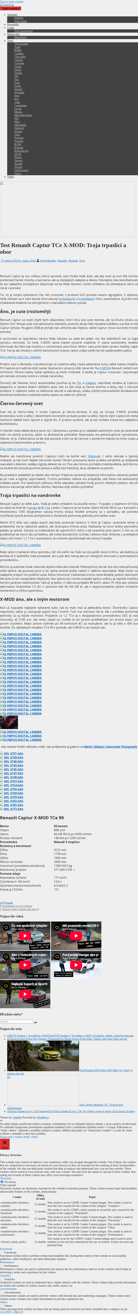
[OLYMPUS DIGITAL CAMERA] (21, 634)
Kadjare (91, 383)
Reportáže (13, 24)
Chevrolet (20, 56)
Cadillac (19, 53)
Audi (17, 47)
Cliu (78, 383)
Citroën (18, 60)
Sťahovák (94, 456)
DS (16, 76)
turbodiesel (86, 299)
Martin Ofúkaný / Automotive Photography (110, 747)
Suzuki (18, 163)
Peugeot (19, 137)
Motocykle (13, 34)
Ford (17, 82)
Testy (10, 40)
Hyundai (19, 92)
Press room (20, 21)
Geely (17, 86)
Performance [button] (7, 1262)
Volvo (17, 173)
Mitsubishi (20, 124)
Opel (17, 134)
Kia (16, 98)
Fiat (16, 79)
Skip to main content (11, 1)
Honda (18, 89)
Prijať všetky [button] (31, 1136)
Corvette (19, 63)
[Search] (35, 1022)
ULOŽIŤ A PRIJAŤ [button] (11, 1312)
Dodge (18, 73)
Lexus (17, 108)
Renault (18, 147)
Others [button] (4, 1302)
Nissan (18, 131)
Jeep (16, 95)
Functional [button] (6, 1248)
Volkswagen (21, 170)
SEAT (17, 154)
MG (16, 118)
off (1, 902)
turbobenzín (66, 299)
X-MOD (104, 368)
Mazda (18, 111)
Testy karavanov (23, 30)
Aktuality (12, 14)
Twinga (32, 508)
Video (10, 176)
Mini (17, 121)
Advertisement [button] (8, 1288)
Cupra (17, 66)
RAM (17, 144)
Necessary (10, 1181)
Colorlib (17, 1117)
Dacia (17, 69)
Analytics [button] (5, 1275)
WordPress (43, 1117)
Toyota (18, 167)
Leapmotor (20, 105)
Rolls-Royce (21, 150)
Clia (47, 508)
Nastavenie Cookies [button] (11, 1136)
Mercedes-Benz (23, 115)
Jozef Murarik (48, 260)
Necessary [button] (6, 1178)
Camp (10, 27)
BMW (18, 50)
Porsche (18, 141)
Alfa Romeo (21, 43)
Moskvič (19, 128)
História (18, 17)
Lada (17, 102)
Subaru (18, 160)
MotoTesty (20, 37)
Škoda (18, 157)
